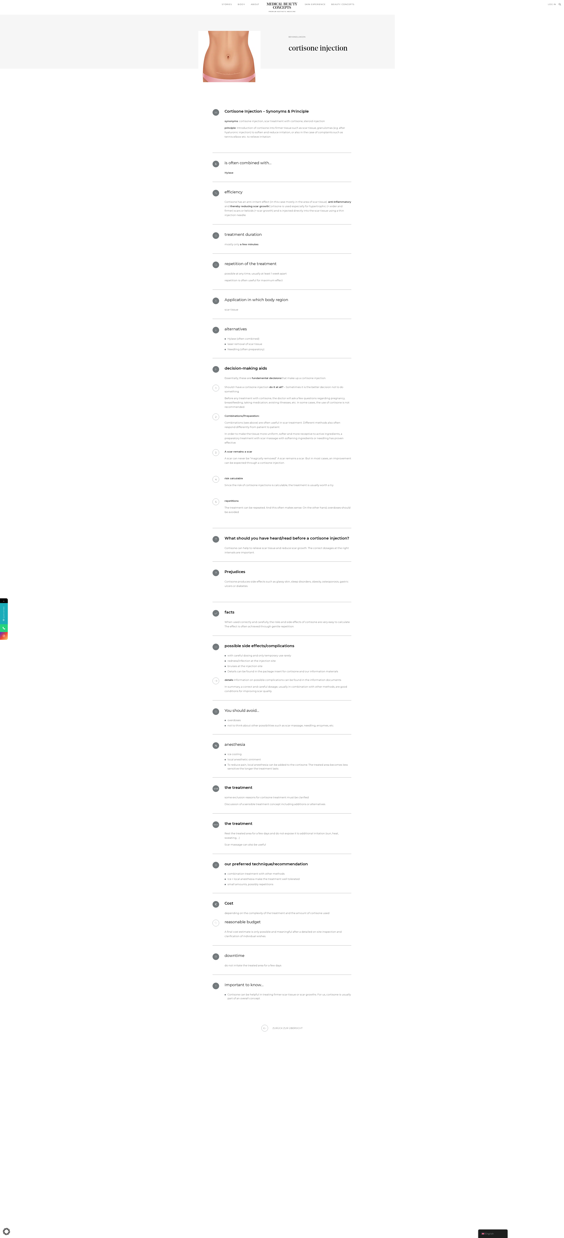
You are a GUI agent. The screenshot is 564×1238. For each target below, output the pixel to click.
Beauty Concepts (342, 4)
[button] (6, 1231)
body (241, 4)
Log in (552, 4)
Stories (227, 4)
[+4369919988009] (4, 628)
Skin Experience (315, 4)
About (255, 4)
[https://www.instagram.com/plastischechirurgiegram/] (4, 636)
